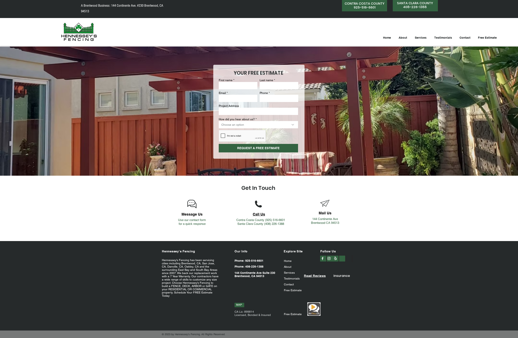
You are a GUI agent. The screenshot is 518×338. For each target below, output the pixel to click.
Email (222, 92)
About (287, 266)
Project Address (229, 105)
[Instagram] (329, 258)
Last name (266, 80)
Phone (264, 92)
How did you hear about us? (237, 119)
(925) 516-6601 (275, 220)
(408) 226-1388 (274, 223)
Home (288, 261)
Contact (289, 284)
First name (225, 80)
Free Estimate (293, 290)
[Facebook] (323, 258)
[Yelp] (335, 258)
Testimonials (292, 278)
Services (289, 272)
